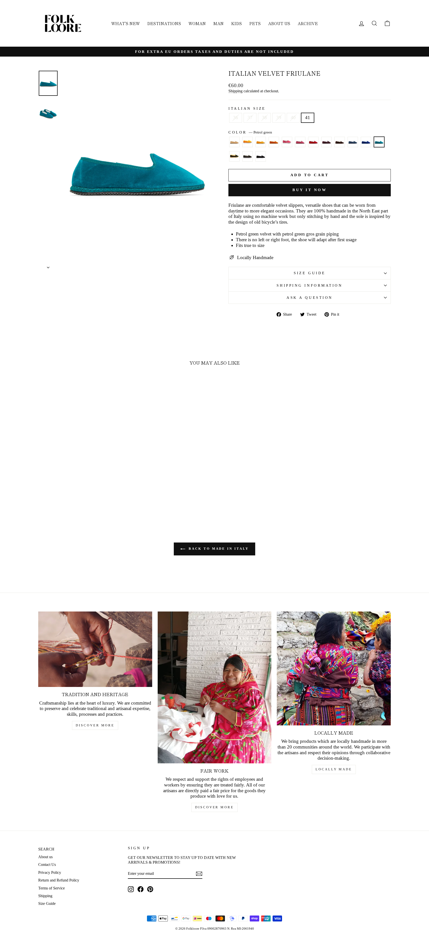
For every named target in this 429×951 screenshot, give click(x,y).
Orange (274, 142)
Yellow (247, 142)
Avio (353, 142)
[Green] (234, 158)
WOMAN (197, 23)
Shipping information (309, 285)
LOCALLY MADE (334, 769)
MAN (218, 23)
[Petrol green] (379, 144)
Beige (234, 142)
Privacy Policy (49, 872)
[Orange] (274, 144)
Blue (366, 142)
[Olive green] (247, 158)
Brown (340, 142)
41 (307, 117)
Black (261, 156)
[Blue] (366, 144)
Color (250, 132)
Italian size (247, 108)
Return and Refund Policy (58, 880)
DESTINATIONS (164, 23)
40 (293, 117)
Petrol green (379, 142)
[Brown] (340, 144)
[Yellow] (247, 144)
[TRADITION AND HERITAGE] (95, 649)
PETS (255, 23)
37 (250, 117)
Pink (287, 142)
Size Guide (47, 903)
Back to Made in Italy (218, 548)
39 (278, 117)
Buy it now (309, 190)
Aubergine (326, 142)
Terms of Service (51, 888)
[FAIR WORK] (215, 687)
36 (235, 117)
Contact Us (47, 864)
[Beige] (234, 144)
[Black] (261, 158)
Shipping (235, 91)
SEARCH (46, 849)
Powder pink (300, 142)
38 (264, 117)
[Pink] (287, 144)
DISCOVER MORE (95, 725)
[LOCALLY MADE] (334, 668)
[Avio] (353, 144)
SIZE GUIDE (309, 273)
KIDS (236, 23)
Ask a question (309, 297)
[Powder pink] (300, 144)
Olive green (247, 156)
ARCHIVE (308, 23)
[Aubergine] (326, 144)
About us (45, 857)
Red (313, 142)
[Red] (313, 144)
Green (234, 156)
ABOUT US (279, 23)
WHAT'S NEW (125, 23)
